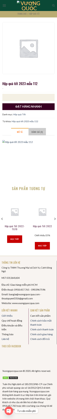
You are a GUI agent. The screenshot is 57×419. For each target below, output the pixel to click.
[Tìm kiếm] (53, 5)
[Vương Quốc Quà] (29, 5)
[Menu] (4, 5)
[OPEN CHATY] (9, 411)
